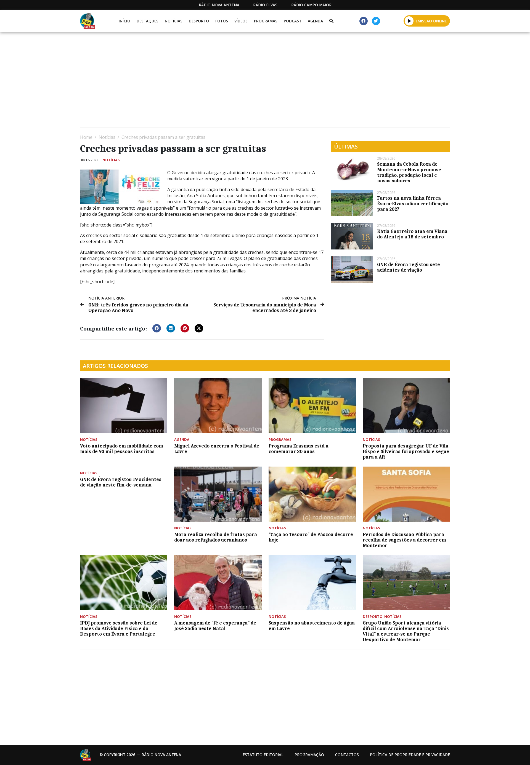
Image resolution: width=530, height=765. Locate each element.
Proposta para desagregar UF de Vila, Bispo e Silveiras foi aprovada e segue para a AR (406, 451)
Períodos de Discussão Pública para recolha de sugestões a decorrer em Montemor (404, 540)
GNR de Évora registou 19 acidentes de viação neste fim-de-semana (120, 482)
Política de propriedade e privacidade (410, 754)
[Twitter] (376, 21)
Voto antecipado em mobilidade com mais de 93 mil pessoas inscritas (121, 448)
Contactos (347, 754)
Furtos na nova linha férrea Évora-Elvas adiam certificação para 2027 (412, 203)
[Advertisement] (245, 82)
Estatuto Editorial (263, 754)
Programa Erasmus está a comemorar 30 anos (298, 448)
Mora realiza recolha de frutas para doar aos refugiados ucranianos (215, 537)
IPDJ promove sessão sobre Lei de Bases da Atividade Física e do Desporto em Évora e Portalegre (118, 628)
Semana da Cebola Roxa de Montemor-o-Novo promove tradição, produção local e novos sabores (409, 172)
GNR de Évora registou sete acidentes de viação (408, 267)
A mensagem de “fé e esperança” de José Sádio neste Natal (215, 625)
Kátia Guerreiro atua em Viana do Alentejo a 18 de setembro (412, 234)
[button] (409, 21)
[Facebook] (363, 21)
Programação (309, 754)
